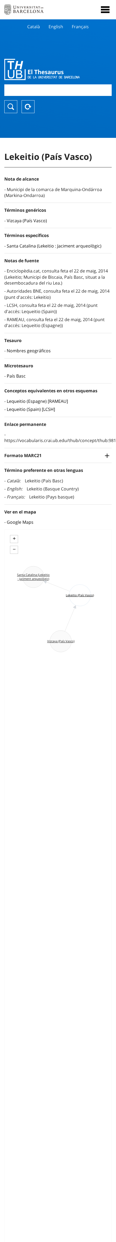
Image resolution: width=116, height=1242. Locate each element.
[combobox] (58, 90)
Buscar (10, 106)
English (56, 27)
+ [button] (14, 538)
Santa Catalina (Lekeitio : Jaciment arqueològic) (54, 246)
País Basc (16, 376)
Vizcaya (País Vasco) (27, 221)
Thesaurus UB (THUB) (42, 69)
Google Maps (20, 522)
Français (80, 27)
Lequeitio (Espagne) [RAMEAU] (37, 401)
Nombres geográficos (29, 351)
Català (33, 27)
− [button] (14, 549)
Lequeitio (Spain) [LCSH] (31, 409)
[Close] (105, 9)
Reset (28, 106)
